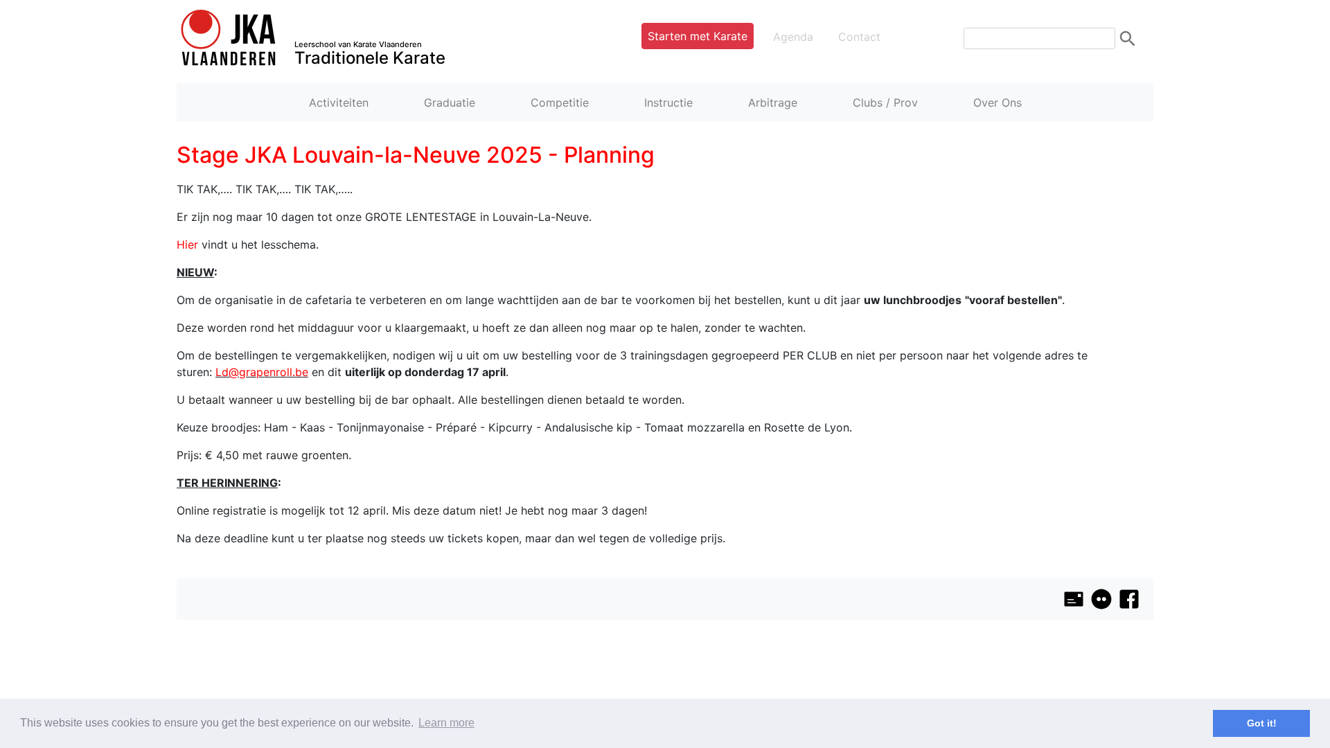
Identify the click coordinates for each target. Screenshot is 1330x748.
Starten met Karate (697, 36)
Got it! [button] (1262, 723)
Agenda (793, 37)
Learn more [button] (446, 723)
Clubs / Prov (885, 102)
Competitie (560, 102)
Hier (187, 244)
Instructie (668, 102)
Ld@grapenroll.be (261, 372)
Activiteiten (339, 102)
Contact (859, 37)
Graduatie (449, 102)
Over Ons (997, 102)
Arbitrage (772, 102)
